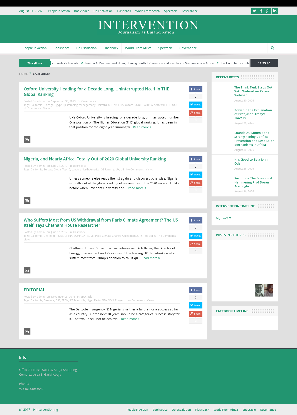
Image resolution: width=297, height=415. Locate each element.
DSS (57, 300)
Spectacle (170, 11)
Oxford (129, 105)
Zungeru (120, 300)
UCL (174, 105)
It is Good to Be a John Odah (233, 63)
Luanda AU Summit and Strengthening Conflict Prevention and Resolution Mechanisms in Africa (142, 63)
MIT (110, 105)
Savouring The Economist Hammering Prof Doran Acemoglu (253, 182)
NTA (104, 300)
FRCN (65, 300)
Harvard (102, 105)
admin (41, 101)
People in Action (59, 11)
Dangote (49, 300)
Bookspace (81, 11)
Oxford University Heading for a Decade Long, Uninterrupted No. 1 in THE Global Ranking (96, 91)
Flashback (124, 11)
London (76, 169)
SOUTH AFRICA (144, 105)
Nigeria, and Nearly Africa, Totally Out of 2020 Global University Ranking (95, 159)
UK (117, 169)
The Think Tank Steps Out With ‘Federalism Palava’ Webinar (253, 91)
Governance (190, 11)
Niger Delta (94, 300)
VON (111, 300)
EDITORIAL (34, 290)
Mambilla (79, 300)
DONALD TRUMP (84, 235)
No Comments (32, 108)
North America (91, 169)
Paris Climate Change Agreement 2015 (118, 235)
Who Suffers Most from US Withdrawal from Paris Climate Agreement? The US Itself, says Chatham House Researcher (101, 222)
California (36, 105)
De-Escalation (103, 11)
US (122, 169)
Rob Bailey (150, 235)
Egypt (58, 105)
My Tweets (223, 218)
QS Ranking (108, 169)
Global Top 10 (62, 169)
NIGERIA (119, 105)
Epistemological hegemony (79, 105)
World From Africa (147, 11)
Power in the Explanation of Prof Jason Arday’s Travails (253, 114)
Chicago (48, 105)
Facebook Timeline (232, 311)
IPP (71, 300)
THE (168, 105)
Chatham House (53, 235)
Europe (48, 169)
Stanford (159, 105)
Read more (141, 127)
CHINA (69, 235)
